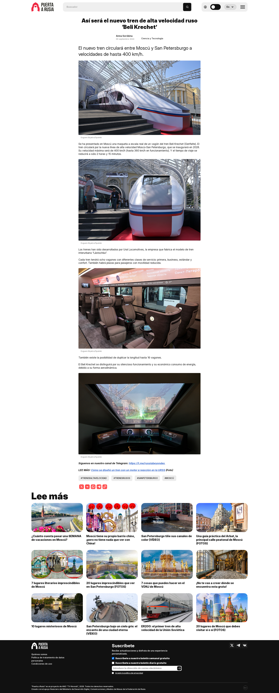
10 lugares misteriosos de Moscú (54, 626)
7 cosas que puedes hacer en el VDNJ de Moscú (163, 584)
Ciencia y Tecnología (152, 38)
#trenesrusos (122, 478)
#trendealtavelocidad (94, 478)
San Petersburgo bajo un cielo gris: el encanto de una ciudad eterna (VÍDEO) (111, 630)
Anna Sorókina (124, 35)
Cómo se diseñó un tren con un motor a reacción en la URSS (128, 470)
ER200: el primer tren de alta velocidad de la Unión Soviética (162, 628)
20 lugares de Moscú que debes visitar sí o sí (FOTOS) (218, 628)
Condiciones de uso (41, 663)
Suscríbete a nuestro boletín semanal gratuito (142, 658)
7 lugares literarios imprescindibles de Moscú (55, 584)
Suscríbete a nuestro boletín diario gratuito (140, 662)
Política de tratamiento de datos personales (47, 659)
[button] (181, 5)
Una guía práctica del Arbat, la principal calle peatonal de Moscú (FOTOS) (219, 539)
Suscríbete (123, 645)
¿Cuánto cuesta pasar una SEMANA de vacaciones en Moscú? (56, 538)
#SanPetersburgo (147, 478)
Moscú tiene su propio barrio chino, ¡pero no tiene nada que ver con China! (110, 539)
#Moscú (169, 478)
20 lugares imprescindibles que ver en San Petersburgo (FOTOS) (110, 584)
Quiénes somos (39, 654)
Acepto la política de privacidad (129, 673)
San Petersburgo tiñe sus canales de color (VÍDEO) (166, 538)
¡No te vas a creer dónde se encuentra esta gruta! (215, 584)
